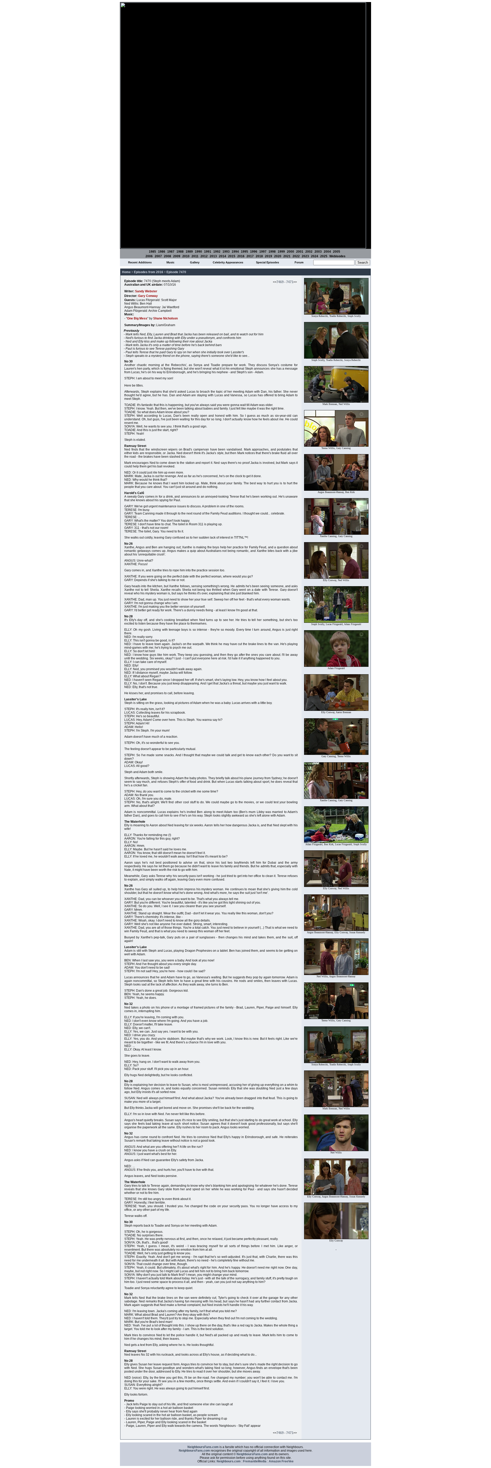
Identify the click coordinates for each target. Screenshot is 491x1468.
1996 (253, 251)
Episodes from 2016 (148, 272)
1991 (207, 251)
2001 (299, 251)
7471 (289, 282)
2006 (149, 256)
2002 (309, 251)
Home (126, 272)
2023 (305, 256)
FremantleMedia (254, 1461)
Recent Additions (140, 262)
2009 (176, 256)
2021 (287, 256)
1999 (281, 251)
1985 (152, 251)
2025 (323, 256)
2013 (213, 256)
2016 (240, 256)
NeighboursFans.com (203, 1447)
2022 (296, 256)
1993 (226, 251)
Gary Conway (148, 296)
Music (170, 262)
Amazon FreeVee (281, 1461)
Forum (299, 262)
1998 (272, 251)
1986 (161, 251)
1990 (198, 251)
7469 (280, 282)
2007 (158, 256)
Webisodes (337, 256)
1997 (262, 251)
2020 (277, 256)
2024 (314, 256)
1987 (170, 251)
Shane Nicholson (165, 318)
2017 (250, 256)
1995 (244, 251)
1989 (189, 251)
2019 (268, 256)
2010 (185, 256)
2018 (259, 256)
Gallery (194, 262)
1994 (235, 251)
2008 (167, 256)
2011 (195, 256)
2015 (231, 256)
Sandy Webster (146, 291)
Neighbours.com (229, 1461)
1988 (180, 251)
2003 (318, 251)
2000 (290, 251)
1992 (216, 251)
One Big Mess (137, 318)
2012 (204, 256)
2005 (336, 251)
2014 (222, 256)
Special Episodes (267, 262)
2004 (327, 251)
